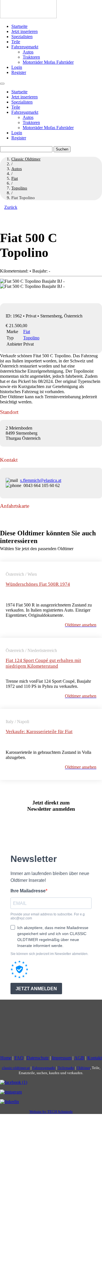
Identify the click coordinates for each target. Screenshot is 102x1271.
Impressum (61, 1057)
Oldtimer (83, 1068)
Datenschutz (38, 1057)
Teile (15, 41)
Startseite (19, 26)
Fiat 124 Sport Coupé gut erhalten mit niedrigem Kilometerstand (43, 663)
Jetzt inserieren (24, 31)
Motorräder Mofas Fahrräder (48, 62)
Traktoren (31, 57)
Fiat (26, 331)
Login (16, 67)
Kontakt (94, 1057)
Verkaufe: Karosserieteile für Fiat (39, 731)
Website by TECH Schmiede (51, 1111)
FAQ (19, 1057)
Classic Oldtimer (26, 159)
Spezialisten (22, 36)
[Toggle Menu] (2, 83)
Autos (28, 51)
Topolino (31, 337)
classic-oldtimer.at (16, 1068)
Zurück (10, 207)
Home (5, 1057)
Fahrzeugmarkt (24, 46)
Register (18, 72)
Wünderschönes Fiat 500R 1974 (38, 584)
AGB (79, 1057)
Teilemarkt (66, 1068)
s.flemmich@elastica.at (40, 480)
